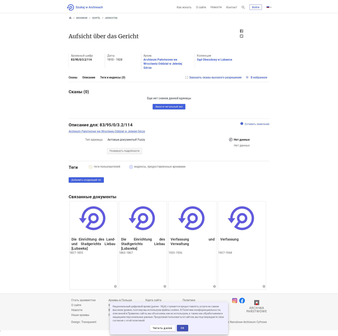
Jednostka (111, 18)
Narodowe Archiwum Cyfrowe (248, 322)
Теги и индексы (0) (112, 77)
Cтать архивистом (83, 300)
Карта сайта (153, 300)
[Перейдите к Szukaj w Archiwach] (88, 7)
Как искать (184, 7)
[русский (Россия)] (269, 7)
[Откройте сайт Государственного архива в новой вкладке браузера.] (257, 307)
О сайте (201, 7)
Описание (88, 77)
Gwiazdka (115, 286)
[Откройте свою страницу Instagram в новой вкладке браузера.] (235, 300)
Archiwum (81, 18)
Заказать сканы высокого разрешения (215, 77)
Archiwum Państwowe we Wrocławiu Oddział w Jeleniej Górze (162, 63)
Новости (216, 7)
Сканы (73, 77)
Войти (255, 7)
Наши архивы (80, 315)
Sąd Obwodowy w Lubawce (214, 59)
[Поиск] (243, 7)
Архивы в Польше (120, 300)
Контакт (231, 7)
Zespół (96, 18)
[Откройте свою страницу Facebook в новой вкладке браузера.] (243, 300)
